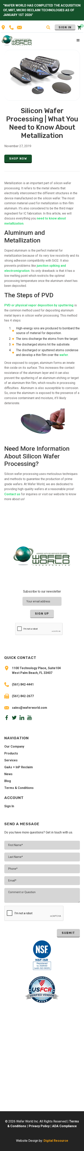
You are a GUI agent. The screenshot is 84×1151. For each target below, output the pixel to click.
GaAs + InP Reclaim (18, 767)
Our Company (14, 746)
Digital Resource (56, 1141)
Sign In (65, 27)
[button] (78, 41)
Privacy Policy (39, 1126)
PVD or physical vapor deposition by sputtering (38, 305)
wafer (63, 355)
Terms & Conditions (19, 788)
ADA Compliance (64, 1126)
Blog (7, 781)
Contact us (12, 494)
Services (11, 760)
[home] (17, 40)
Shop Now (18, 158)
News (8, 774)
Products (11, 753)
